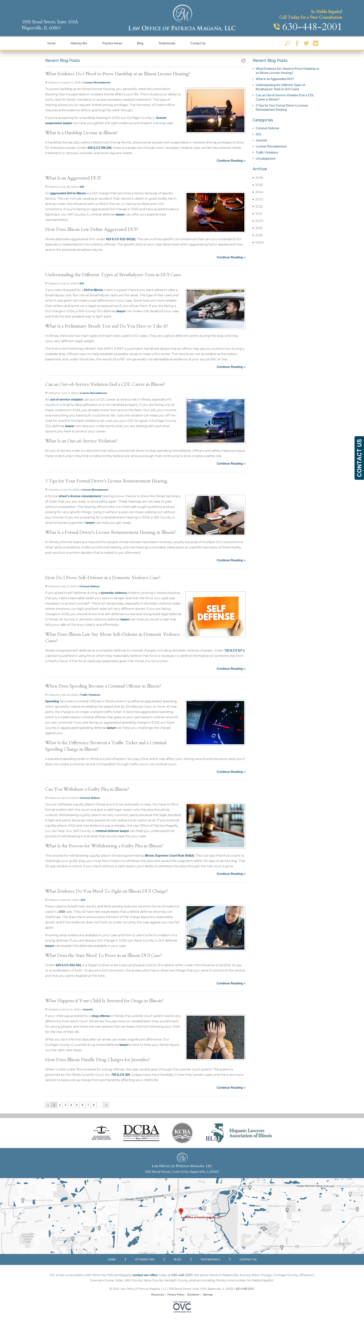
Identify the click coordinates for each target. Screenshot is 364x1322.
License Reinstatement (97, 82)
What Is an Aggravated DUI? (275, 79)
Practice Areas (112, 43)
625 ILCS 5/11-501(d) (120, 239)
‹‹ (48, 1104)
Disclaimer (193, 1294)
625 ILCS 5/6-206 (99, 147)
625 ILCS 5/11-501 (68, 965)
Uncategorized (265, 158)
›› (106, 1104)
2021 (257, 214)
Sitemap (208, 1294)
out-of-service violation (66, 399)
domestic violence (114, 592)
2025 (258, 185)
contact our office (145, 1275)
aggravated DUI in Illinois (68, 193)
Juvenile (88, 1009)
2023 (258, 199)
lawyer (67, 123)
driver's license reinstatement (80, 496)
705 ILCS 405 (120, 1074)
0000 (258, 242)
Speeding (52, 701)
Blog (140, 43)
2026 (258, 178)
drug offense (101, 1016)
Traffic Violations (90, 694)
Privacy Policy (175, 1294)
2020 (258, 221)
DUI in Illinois (93, 290)
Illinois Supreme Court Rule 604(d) (169, 855)
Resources (157, 1294)
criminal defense (107, 831)
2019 (257, 228)
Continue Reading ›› (231, 160)
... (100, 1104)
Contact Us (198, 43)
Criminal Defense (89, 586)
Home (51, 43)
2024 (258, 192)
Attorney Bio (79, 43)
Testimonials (166, 43)
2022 (258, 206)
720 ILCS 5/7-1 (234, 650)
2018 (258, 235)
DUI (82, 186)
